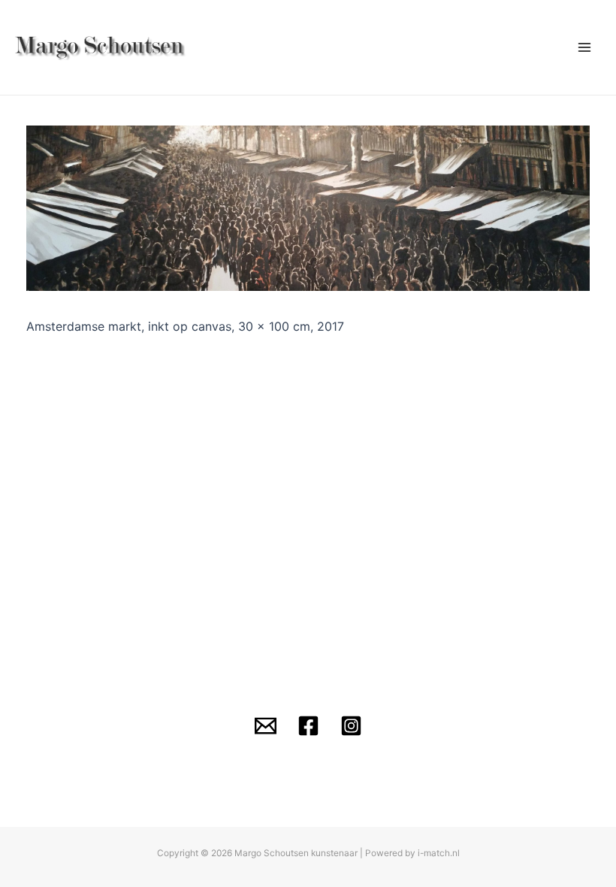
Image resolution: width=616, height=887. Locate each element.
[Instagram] (351, 726)
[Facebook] (308, 726)
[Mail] (265, 726)
